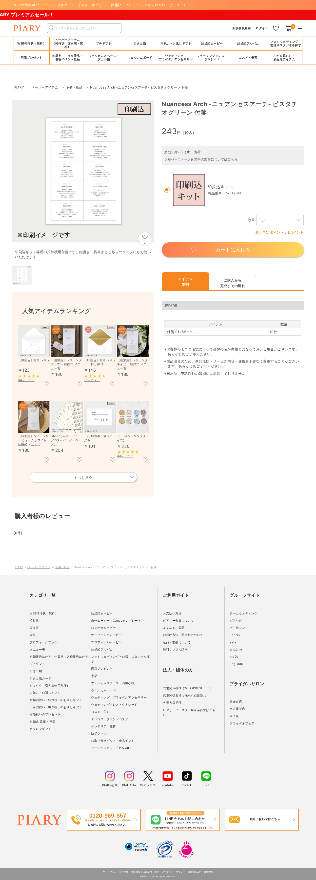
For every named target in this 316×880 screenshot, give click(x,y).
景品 (94, 676)
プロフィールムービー (106, 642)
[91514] (46, 460)
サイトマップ (110, 871)
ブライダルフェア (242, 723)
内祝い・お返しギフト (45, 693)
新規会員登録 (241, 28)
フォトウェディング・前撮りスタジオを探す (284, 43)
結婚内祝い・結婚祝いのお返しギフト (56, 700)
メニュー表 (37, 649)
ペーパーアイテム (38, 567)
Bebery (235, 635)
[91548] (145, 384)
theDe (234, 656)
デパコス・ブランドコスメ (109, 719)
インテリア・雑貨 (103, 726)
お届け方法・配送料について (183, 635)
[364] (145, 460)
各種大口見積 (172, 702)
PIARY (19, 567)
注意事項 (209, 871)
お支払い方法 (172, 613)
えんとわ (236, 649)
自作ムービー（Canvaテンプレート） (117, 620)
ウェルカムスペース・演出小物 (112, 683)
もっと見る (83, 477)
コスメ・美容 (100, 712)
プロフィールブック (44, 642)
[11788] (112, 460)
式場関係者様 (188, 688)
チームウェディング (243, 613)
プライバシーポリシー (173, 871)
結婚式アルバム (248, 43)
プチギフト (37, 664)
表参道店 (236, 701)
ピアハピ (236, 620)
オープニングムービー (106, 635)
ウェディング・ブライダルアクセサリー (119, 697)
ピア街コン (237, 628)
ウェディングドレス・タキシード (114, 704)
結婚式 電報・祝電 (42, 721)
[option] (83, 171)
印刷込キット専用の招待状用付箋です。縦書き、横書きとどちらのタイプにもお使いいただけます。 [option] (83, 254)
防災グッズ (99, 733)
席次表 (34, 628)
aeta (233, 642)
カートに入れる (233, 250)
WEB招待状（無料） (31, 43)
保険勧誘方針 (195, 871)
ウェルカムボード (103, 690)
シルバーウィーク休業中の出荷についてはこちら (200, 159)
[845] (112, 384)
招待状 (34, 620)
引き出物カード (40, 678)
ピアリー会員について (178, 620)
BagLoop (236, 664)
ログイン (262, 28)
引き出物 (36, 671)
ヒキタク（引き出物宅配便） (50, 685)
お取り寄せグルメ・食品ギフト (112, 741)
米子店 (234, 716)
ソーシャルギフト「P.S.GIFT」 (113, 748)
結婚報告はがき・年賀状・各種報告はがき (59, 656)
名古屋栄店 (237, 709)
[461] (46, 384)
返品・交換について (177, 642)
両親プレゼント (102, 668)
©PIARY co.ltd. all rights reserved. (158, 876)
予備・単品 (62, 567)
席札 (33, 635)
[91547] (79, 384)
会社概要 (124, 871)
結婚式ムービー (102, 613)
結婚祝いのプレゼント (45, 714)
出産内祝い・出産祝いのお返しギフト (56, 707)
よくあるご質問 (174, 628)
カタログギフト (40, 729)
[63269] (79, 460)
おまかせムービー (103, 628)
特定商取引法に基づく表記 (145, 871)
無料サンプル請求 (175, 649)
